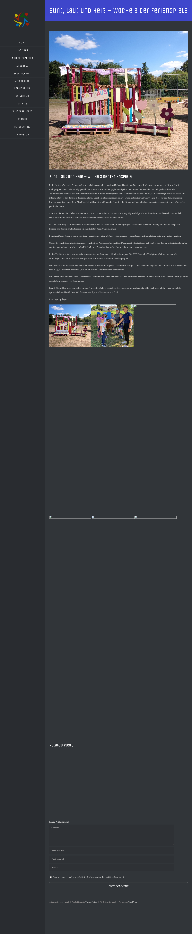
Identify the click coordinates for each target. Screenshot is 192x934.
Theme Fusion (91, 902)
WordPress (132, 902)
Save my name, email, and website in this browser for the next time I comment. (88, 877)
